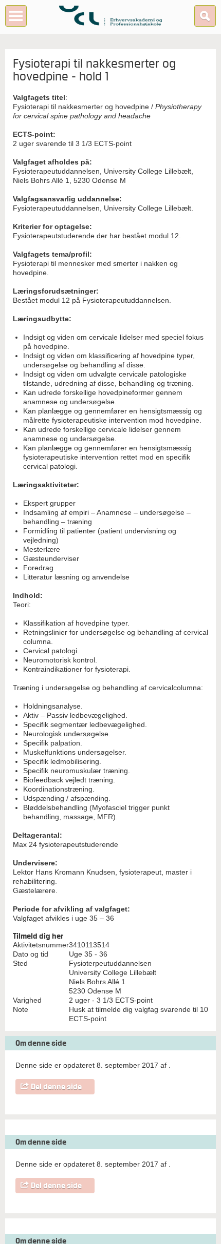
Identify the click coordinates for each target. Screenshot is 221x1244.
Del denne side (56, 1086)
